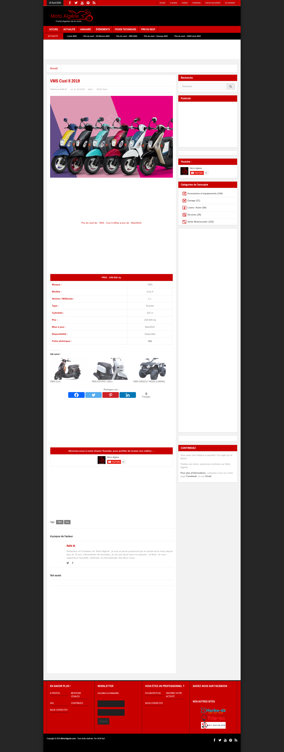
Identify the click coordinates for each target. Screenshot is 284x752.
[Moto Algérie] (71, 16)
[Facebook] (76, 395)
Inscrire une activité (212, 3)
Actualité (69, 29)
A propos (173, 3)
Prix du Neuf (148, 29)
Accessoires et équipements (202, 193)
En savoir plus (153, 693)
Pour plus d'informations (193, 473)
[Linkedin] (127, 395)
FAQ (52, 703)
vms (67, 522)
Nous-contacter (154, 703)
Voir (150, 341)
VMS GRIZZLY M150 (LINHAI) (149, 381)
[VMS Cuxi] (69, 369)
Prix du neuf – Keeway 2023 (121, 36)
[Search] (230, 86)
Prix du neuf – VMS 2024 (92, 36)
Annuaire (85, 29)
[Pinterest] (110, 395)
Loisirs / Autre (194, 207)
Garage (191, 200)
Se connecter (230, 3)
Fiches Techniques (125, 29)
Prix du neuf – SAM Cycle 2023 (153, 36)
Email (208, 476)
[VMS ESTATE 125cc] (111, 369)
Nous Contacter (58, 709)
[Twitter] (93, 395)
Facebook (191, 476)
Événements (103, 29)
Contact (185, 3)
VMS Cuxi (55, 381)
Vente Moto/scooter (197, 221)
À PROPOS (55, 693)
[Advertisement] (177, 16)
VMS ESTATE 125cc (102, 381)
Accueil (162, 3)
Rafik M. (71, 546)
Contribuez (196, 3)
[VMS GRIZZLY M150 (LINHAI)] (152, 369)
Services (191, 214)
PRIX (60, 522)
